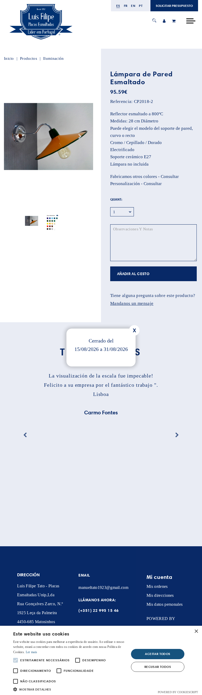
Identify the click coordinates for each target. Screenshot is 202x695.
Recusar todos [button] (157, 667)
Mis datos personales (165, 604)
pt (141, 6)
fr (126, 6)
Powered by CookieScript (178, 692)
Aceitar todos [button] (157, 654)
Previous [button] (17, 136)
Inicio (9, 58)
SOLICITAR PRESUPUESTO (174, 6)
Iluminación (53, 58)
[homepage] (41, 39)
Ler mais (31, 652)
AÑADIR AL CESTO (133, 273)
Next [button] (80, 136)
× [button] (196, 631)
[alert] (101, 660)
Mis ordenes (157, 586)
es (118, 6)
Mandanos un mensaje (131, 303)
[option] (48, 136)
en (133, 6)
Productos (28, 58)
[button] (69, 689)
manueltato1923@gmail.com (103, 587)
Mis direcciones (160, 595)
